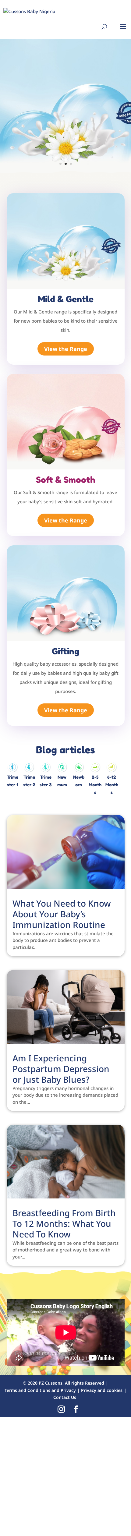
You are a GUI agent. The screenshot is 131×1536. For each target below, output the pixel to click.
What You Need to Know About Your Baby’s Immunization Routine (61, 913)
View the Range (65, 348)
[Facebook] (76, 1409)
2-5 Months (95, 784)
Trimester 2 (29, 780)
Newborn (78, 780)
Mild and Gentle (58, 72)
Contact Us (64, 1397)
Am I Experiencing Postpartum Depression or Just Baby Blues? (60, 1068)
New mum (62, 780)
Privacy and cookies (101, 1390)
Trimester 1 (12, 780)
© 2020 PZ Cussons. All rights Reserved (63, 1383)
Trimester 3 (46, 780)
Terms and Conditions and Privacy (40, 1390)
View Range (49, 142)
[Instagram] (61, 1409)
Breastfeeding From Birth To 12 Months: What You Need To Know (64, 1223)
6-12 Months (111, 784)
